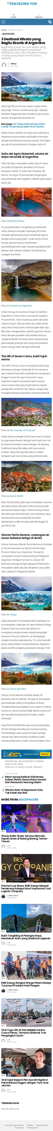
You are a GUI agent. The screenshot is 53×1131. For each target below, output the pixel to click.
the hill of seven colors (19, 767)
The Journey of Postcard (22, 430)
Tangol (13, 614)
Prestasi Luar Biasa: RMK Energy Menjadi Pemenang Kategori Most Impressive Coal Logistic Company (26, 888)
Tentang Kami (32, 1128)
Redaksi (30, 1125)
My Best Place (17, 221)
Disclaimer (19, 1128)
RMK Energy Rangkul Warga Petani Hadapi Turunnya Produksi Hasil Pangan (26, 984)
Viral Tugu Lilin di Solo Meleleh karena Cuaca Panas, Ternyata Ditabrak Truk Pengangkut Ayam (23, 1032)
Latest (13, 17)
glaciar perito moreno (32, 761)
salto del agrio (15, 764)
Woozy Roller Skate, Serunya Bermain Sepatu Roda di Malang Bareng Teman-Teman (24, 838)
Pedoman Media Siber (14, 1125)
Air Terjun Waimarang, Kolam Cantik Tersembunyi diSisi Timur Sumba (23, 125)
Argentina (12, 761)
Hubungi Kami (42, 1125)
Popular (38, 17)
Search (50, 22)
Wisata (38, 767)
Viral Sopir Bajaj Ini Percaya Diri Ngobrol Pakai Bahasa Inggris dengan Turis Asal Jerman (24, 1082)
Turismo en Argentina (21, 305)
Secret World (16, 496)
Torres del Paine (18, 689)
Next (48, 740)
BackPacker (28, 799)
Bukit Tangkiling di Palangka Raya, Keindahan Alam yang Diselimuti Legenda (25, 937)
